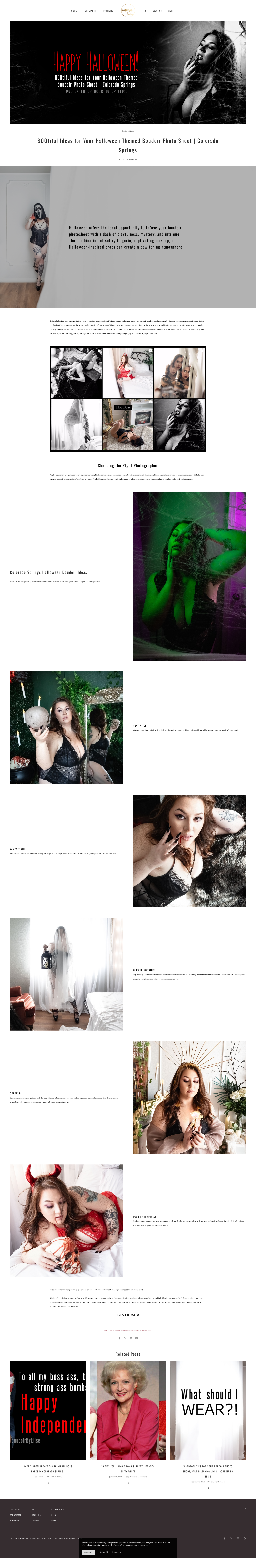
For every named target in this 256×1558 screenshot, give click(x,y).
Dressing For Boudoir (216, 1482)
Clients (35, 1520)
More (171, 11)
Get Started (91, 11)
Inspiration (134, 1330)
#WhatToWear (146, 1330)
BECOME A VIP (57, 1509)
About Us (157, 11)
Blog (53, 1515)
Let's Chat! (73, 11)
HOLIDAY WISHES (128, 159)
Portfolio (108, 11)
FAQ (144, 11)
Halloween (125, 1330)
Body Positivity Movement (136, 1477)
